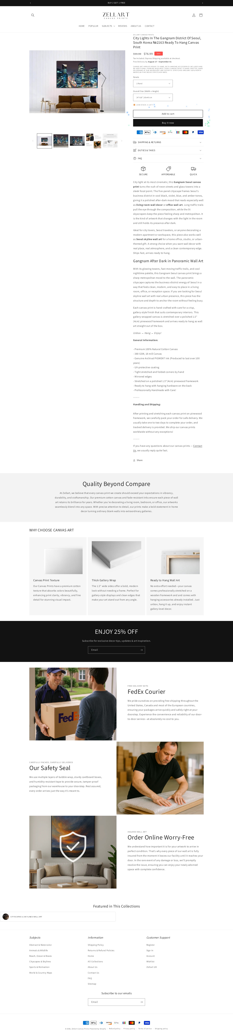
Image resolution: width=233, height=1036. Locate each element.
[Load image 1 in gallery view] (44, 141)
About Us (92, 967)
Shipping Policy (96, 944)
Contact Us (93, 972)
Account (150, 956)
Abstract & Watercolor (40, 944)
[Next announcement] (202, 3)
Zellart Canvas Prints (80, 1029)
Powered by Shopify (98, 1029)
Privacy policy (129, 1028)
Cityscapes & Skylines (40, 961)
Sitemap (92, 983)
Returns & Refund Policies (101, 950)
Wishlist (150, 961)
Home (91, 956)
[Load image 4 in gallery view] (93, 141)
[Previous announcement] (30, 3)
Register (150, 944)
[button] (32, 15)
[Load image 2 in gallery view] (60, 141)
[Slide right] (121, 140)
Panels (136, 77)
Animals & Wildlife (38, 950)
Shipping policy (161, 1028)
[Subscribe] (141, 650)
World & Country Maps (40, 972)
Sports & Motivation (39, 967)
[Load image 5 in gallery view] (110, 141)
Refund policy (114, 1028)
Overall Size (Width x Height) (146, 91)
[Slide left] (32, 140)
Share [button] (140, 460)
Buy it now (168, 122)
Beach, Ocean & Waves (40, 956)
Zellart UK (151, 967)
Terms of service (145, 1028)
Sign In (149, 950)
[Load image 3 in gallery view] (77, 141)
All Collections (95, 961)
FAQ (90, 978)
